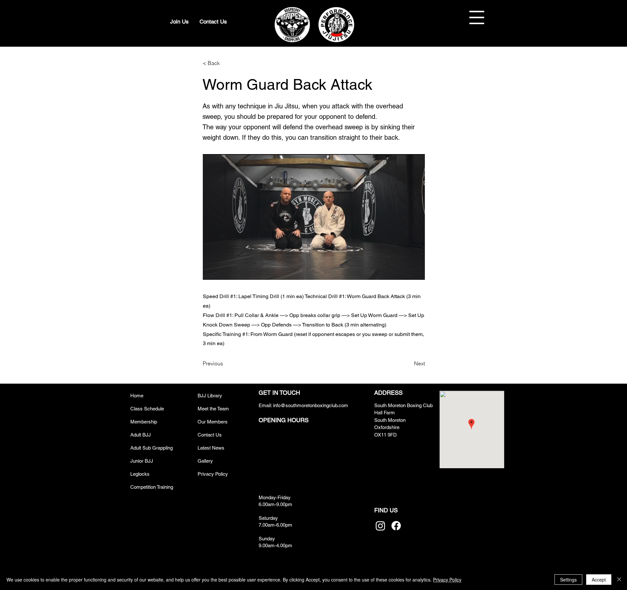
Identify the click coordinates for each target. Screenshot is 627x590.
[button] (476, 17)
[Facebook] (396, 525)
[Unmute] (222, 271)
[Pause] (211, 271)
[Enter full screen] (416, 271)
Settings (568, 579)
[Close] (619, 579)
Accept (599, 579)
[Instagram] (380, 525)
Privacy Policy (447, 579)
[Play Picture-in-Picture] (405, 271)
